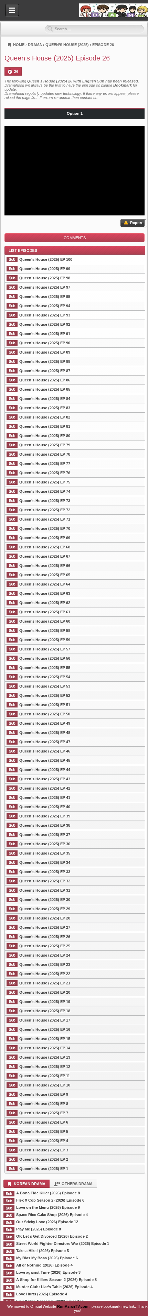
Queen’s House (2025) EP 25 (44, 946)
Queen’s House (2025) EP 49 (44, 723)
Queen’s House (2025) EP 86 (44, 380)
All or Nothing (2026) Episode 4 (44, 1265)
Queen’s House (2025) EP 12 (44, 1066)
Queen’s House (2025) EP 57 (44, 649)
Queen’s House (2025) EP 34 (44, 862)
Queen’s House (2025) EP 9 (43, 1094)
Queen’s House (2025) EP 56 (44, 658)
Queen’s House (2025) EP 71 (44, 519)
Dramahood (113, 10)
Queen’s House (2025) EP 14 (44, 1048)
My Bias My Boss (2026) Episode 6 (47, 1258)
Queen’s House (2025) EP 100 (45, 259)
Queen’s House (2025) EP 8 (43, 1104)
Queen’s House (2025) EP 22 (44, 974)
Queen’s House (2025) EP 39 (44, 816)
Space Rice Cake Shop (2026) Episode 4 (52, 1215)
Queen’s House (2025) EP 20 (44, 992)
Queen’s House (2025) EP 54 (44, 677)
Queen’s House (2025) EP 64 (44, 584)
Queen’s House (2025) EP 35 (44, 853)
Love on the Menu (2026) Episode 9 (48, 1207)
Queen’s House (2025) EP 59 (44, 640)
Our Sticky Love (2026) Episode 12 (47, 1222)
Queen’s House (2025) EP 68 (44, 547)
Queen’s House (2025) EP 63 (44, 593)
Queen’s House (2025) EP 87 (44, 371)
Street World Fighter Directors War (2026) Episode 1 (62, 1243)
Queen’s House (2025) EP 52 (44, 695)
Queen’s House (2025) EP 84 (44, 399)
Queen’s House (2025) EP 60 (44, 621)
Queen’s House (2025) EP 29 (44, 909)
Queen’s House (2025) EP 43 (44, 779)
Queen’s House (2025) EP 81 (44, 426)
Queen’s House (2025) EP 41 (44, 797)
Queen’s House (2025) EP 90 (44, 343)
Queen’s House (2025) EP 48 (44, 733)
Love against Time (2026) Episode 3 (48, 1272)
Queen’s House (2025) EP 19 (44, 1002)
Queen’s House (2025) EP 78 (44, 454)
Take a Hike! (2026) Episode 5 (42, 1251)
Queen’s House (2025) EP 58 (44, 630)
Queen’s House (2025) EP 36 (44, 844)
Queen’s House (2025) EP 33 (44, 872)
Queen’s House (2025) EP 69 (44, 538)
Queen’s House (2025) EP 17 (44, 1020)
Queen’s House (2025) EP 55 (44, 668)
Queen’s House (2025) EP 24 (44, 955)
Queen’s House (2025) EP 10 (44, 1085)
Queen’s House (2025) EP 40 (44, 807)
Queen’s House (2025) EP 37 (44, 835)
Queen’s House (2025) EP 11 (44, 1076)
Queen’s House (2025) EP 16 (44, 1029)
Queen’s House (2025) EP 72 (44, 510)
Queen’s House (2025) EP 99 (44, 269)
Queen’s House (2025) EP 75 (44, 482)
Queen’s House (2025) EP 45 (44, 760)
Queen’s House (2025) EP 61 (44, 612)
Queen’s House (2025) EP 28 (44, 918)
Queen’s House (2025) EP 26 (44, 937)
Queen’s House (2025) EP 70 (44, 528)
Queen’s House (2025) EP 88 (44, 361)
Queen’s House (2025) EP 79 (44, 445)
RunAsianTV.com (73, 1306)
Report (135, 223)
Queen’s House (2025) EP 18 (44, 1011)
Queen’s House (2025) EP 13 (44, 1057)
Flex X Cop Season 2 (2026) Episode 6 (50, 1200)
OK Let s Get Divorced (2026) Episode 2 (52, 1236)
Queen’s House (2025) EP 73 (44, 501)
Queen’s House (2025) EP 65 (44, 575)
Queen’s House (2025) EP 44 (44, 770)
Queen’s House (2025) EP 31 (44, 890)
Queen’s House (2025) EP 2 (43, 1159)
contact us (88, 98)
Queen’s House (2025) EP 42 (44, 788)
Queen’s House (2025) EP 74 (44, 491)
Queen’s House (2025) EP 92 (44, 324)
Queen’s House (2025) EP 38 (44, 825)
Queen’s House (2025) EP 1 (43, 1169)
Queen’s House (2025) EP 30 (44, 899)
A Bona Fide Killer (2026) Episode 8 (48, 1193)
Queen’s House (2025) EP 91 (44, 334)
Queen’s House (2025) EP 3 (43, 1150)
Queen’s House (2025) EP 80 (44, 436)
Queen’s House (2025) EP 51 (44, 705)
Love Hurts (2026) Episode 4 (41, 1294)
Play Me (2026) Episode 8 (38, 1229)
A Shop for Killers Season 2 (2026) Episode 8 (56, 1280)
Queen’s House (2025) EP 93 (44, 315)
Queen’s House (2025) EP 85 (44, 389)
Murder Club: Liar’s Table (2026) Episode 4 (54, 1287)
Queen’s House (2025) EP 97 (44, 287)
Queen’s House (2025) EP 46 (44, 751)
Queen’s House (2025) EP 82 (44, 417)
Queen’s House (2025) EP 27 (44, 927)
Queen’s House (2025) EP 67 (44, 556)
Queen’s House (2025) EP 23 (44, 964)
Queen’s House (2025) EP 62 (44, 603)
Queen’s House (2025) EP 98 (44, 278)
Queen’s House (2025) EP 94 (44, 306)
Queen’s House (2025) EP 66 (44, 566)
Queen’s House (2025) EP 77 (44, 463)
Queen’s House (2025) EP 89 (44, 352)
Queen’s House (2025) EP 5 (43, 1131)
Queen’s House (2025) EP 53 (44, 686)
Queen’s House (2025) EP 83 (44, 408)
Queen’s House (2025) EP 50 (44, 714)
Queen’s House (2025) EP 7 (43, 1113)
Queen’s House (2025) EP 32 (44, 881)
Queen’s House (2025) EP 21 (44, 983)
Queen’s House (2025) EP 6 (43, 1122)
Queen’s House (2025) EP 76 (44, 473)
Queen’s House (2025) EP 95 (44, 296)
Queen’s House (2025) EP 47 (44, 742)
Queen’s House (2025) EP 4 (43, 1141)
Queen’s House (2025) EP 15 (44, 1039)
